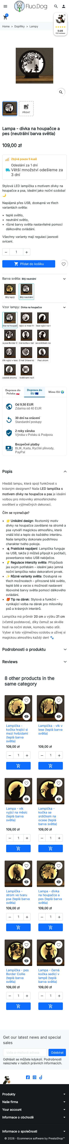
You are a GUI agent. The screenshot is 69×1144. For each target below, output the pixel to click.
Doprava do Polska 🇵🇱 (13, 392)
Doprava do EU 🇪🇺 (34, 391)
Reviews (10, 661)
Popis (7, 471)
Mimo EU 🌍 (56, 391)
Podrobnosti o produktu (24, 649)
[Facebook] (28, 1076)
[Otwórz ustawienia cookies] (7, 1080)
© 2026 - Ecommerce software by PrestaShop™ (34, 1138)
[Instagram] (34, 1076)
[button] (56, 6)
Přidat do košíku (29, 264)
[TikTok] (41, 1076)
